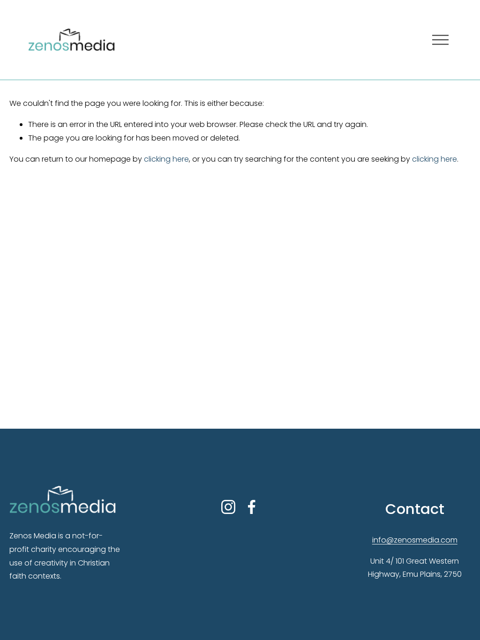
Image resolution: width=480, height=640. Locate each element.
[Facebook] (251, 506)
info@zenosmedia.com (415, 540)
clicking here (166, 159)
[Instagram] (228, 506)
